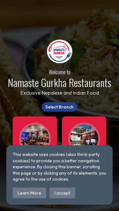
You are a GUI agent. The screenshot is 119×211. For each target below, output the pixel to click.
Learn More (29, 193)
